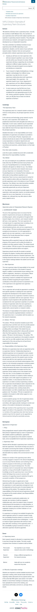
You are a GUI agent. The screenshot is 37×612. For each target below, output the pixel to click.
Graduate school (9, 11)
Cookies (17, 602)
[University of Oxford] (18, 599)
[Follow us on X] (16, 595)
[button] (33, 1)
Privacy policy (24, 602)
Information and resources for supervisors (14, 13)
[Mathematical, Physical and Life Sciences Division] (16, 2)
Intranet (16, 604)
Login (21, 604)
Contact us (30, 602)
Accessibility (12, 602)
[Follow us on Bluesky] (21, 595)
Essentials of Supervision (11, 15)
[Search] (33, 8)
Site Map (6, 602)
